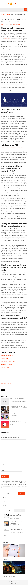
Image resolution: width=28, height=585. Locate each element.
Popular (9, 510)
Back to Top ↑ (14, 583)
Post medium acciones (6, 383)
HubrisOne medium (5, 380)
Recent (19, 510)
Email (5, 501)
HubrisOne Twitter (5, 367)
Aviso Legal (7, 499)
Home (3, 14)
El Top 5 (10, 581)
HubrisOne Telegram (5, 370)
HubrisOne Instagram (5, 373)
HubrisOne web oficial (5, 358)
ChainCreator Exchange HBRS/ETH (9, 361)
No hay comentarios (16, 24)
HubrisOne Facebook (5, 377)
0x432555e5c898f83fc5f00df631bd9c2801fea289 (12, 147)
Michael (3, 24)
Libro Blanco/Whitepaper (6, 364)
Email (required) (4, 464)
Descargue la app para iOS (7, 355)
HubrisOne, (6, 38)
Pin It (26, 392)
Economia (8, 14)
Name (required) (4, 457)
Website (2, 470)
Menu (25, 9)
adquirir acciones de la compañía (19, 161)
